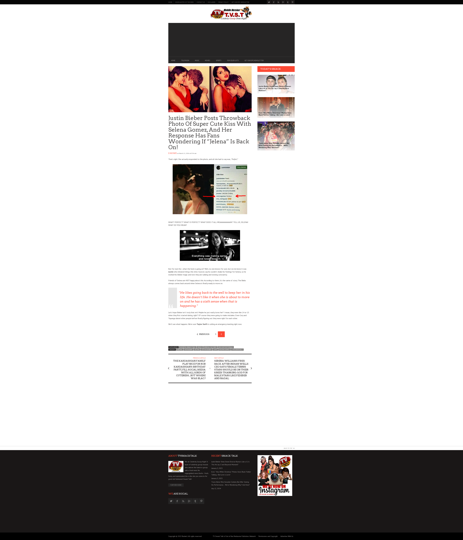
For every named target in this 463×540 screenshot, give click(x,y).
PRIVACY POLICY (223, 2)
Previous (204, 334)
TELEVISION (185, 60)
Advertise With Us (286, 536)
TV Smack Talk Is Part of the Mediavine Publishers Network (234, 536)
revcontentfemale (225, 347)
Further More (175, 485)
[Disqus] (210, 415)
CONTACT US (201, 2)
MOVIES (207, 60)
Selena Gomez (224, 349)
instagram (188, 349)
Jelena (197, 349)
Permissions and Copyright (268, 536)
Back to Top (288, 448)
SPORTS (218, 60)
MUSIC (197, 60)
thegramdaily (237, 349)
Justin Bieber (206, 349)
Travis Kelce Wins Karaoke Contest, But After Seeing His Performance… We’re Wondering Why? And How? (230, 483)
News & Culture (210, 347)
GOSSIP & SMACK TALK (187, 347)
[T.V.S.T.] (231, 13)
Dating (179, 349)
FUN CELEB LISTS (233, 60)
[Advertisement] (231, 40)
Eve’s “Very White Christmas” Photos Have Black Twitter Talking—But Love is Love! (231, 473)
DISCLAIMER (211, 2)
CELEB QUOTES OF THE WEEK (184, 2)
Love (215, 349)
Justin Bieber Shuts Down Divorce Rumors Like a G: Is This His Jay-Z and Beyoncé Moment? (230, 463)
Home (170, 2)
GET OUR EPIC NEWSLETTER (240, 2)
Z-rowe (172, 153)
